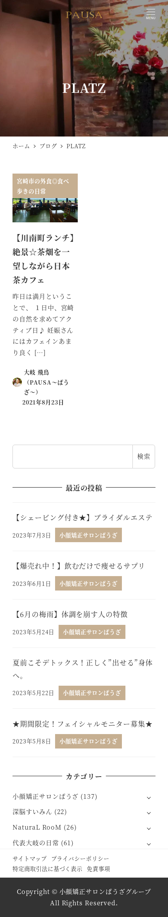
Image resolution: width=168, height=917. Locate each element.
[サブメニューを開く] (149, 797)
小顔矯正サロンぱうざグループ (105, 891)
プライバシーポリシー (80, 858)
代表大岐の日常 (36, 842)
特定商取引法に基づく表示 (47, 868)
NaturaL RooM (37, 827)
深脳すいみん (32, 811)
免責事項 (98, 868)
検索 (143, 456)
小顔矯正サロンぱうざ (46, 796)
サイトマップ (29, 858)
